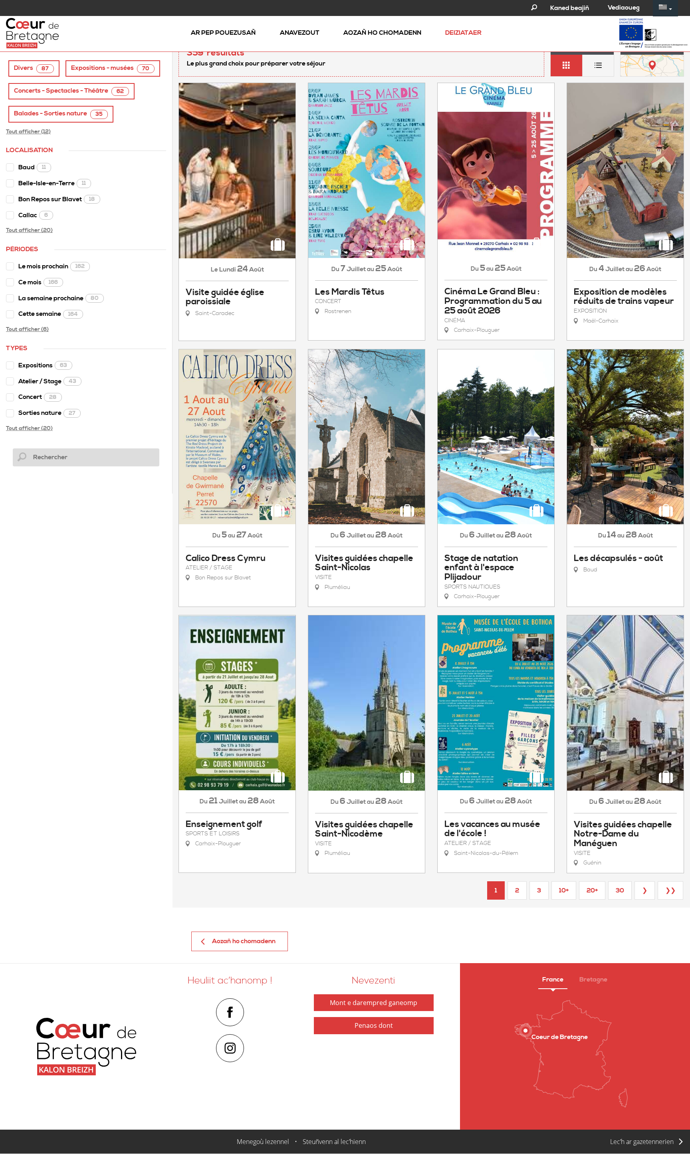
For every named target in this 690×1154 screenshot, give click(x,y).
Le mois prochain (51, 266)
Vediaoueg (624, 8)
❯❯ (670, 890)
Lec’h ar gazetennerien (642, 1141)
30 (620, 890)
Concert (37, 397)
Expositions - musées (110, 68)
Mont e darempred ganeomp (373, 1002)
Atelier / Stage (47, 381)
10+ (564, 890)
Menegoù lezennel (263, 1141)
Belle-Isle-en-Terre (52, 183)
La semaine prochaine (58, 298)
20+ (592, 890)
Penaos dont (374, 1025)
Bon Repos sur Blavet (56, 199)
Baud (32, 167)
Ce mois (38, 282)
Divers (31, 68)
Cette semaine (48, 314)
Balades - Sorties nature (58, 113)
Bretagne (593, 979)
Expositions (42, 365)
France (552, 979)
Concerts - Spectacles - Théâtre (69, 91)
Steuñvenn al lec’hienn (334, 1141)
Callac (33, 215)
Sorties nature (46, 413)
